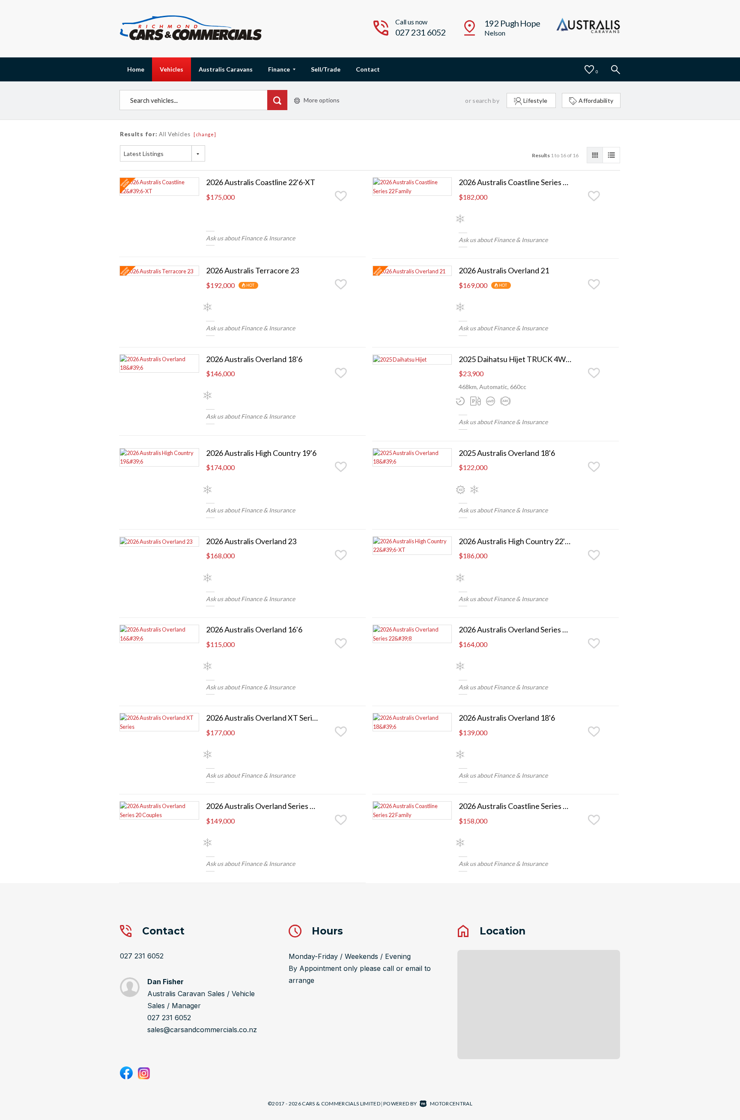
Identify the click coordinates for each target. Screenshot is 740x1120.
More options (322, 100)
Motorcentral (451, 1103)
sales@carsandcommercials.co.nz (202, 1029)
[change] (205, 134)
